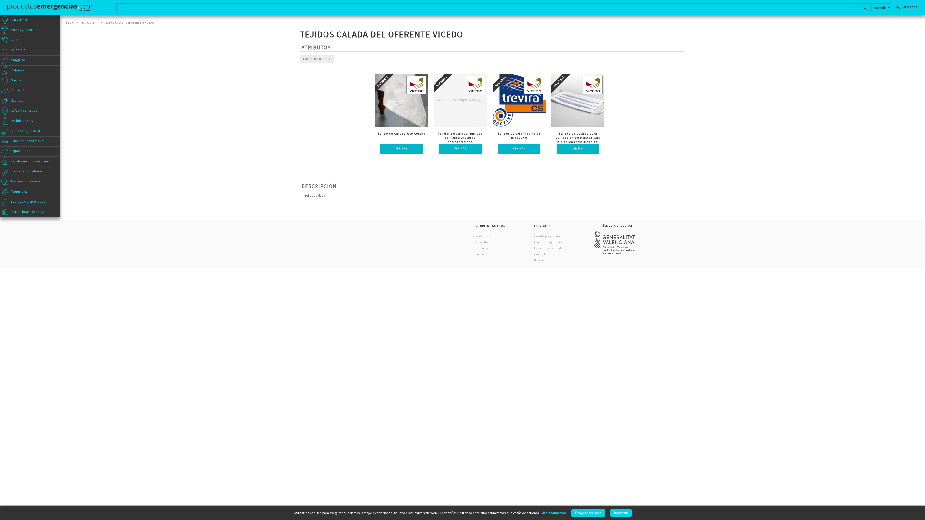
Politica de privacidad (547, 248)
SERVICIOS (542, 226)
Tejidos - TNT (89, 22)
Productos (482, 242)
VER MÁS (402, 148)
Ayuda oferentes (544, 254)
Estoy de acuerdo (588, 513)
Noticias (539, 260)
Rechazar (621, 513)
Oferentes (482, 248)
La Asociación (484, 236)
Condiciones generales (548, 242)
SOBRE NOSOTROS (490, 226)
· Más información (553, 513)
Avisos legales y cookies (548, 236)
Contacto (481, 254)
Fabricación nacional (317, 59)
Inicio (70, 22)
